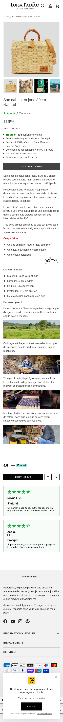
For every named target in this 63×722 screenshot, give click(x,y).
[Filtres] (48, 477)
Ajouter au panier (31, 166)
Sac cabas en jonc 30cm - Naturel (26, 17)
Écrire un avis (23, 476)
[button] (57, 6)
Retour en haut (30, 576)
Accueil (6, 17)
